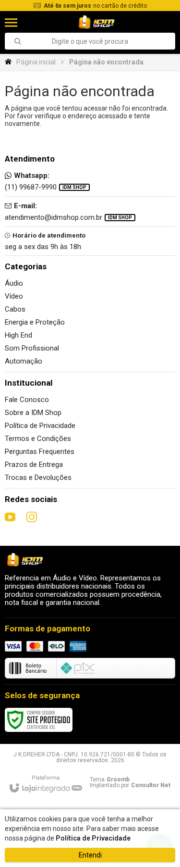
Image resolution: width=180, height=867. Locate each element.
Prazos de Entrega (34, 464)
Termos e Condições (38, 438)
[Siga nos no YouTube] (10, 517)
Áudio (14, 283)
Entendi (90, 855)
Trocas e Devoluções (38, 477)
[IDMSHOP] (96, 22)
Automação (23, 361)
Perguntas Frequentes (39, 451)
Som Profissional (32, 348)
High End (18, 335)
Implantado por (130, 785)
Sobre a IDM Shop (33, 412)
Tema (110, 779)
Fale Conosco (27, 399)
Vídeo (14, 296)
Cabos (15, 309)
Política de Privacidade (40, 425)
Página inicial (36, 62)
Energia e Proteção (35, 322)
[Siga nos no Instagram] (31, 517)
